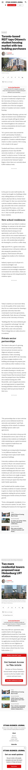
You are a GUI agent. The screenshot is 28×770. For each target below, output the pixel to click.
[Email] (11, 77)
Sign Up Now (14, 766)
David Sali (9, 53)
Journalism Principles (14, 740)
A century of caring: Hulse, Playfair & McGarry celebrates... (18, 522)
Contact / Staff (14, 739)
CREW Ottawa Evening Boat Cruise (17, 515)
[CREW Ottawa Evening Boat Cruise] (6, 514)
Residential (4, 32)
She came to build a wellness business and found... (17, 530)
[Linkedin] (22, 77)
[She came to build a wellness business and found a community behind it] (6, 528)
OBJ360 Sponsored (15, 518)
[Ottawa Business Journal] (14, 2)
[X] (18, 77)
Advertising (14, 737)
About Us (14, 736)
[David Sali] (4, 54)
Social (12, 512)
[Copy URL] (8, 77)
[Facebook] (15, 77)
